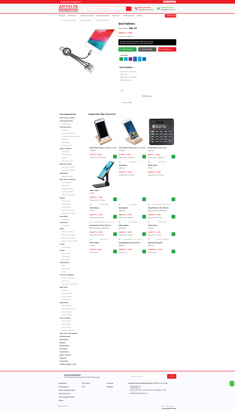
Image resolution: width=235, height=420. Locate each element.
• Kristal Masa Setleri (66, 188)
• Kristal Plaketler (65, 321)
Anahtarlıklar (64, 222)
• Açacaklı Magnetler (66, 293)
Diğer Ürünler (64, 287)
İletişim (139, 15)
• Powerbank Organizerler (68, 133)
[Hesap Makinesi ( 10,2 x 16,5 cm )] (132, 239)
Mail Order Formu (64, 393)
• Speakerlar (64, 139)
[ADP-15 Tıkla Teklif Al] (173, 251)
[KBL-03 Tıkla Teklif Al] (144, 199)
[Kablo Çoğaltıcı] (132, 222)
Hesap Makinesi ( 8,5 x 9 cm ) (157, 148)
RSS (83, 387)
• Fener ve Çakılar (66, 296)
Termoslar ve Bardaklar (67, 275)
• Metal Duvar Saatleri (67, 231)
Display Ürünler (64, 345)
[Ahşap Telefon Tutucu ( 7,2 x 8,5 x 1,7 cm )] (103, 131)
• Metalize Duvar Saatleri (67, 235)
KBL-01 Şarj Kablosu (102, 20)
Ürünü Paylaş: (124, 55)
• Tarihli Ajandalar (65, 154)
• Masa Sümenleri (65, 182)
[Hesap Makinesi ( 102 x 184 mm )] (161, 205)
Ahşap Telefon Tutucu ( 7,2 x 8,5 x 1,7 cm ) (103, 147)
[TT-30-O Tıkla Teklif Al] (144, 156)
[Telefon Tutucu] (161, 222)
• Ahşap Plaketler (65, 327)
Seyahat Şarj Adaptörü (155, 242)
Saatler (62, 228)
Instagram (109, 387)
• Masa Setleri (64, 185)
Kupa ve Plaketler (65, 318)
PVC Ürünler (63, 349)
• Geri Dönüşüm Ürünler (67, 170)
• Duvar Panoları (65, 247)
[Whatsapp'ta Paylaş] (121, 59)
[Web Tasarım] (169, 406)
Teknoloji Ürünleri (85, 20)
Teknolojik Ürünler (69, 20)
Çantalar (62, 250)
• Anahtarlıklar (64, 225)
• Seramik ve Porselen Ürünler (69, 284)
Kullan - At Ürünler (65, 355)
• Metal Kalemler (65, 204)
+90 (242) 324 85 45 (145, 10)
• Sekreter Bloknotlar (66, 176)
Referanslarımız (129, 15)
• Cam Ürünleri (65, 281)
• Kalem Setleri (65, 201)
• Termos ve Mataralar (67, 278)
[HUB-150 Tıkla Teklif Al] (144, 234)
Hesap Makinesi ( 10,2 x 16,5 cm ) (129, 242)
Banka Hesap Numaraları (67, 390)
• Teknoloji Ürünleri (66, 145)
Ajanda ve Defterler (66, 148)
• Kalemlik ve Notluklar (67, 191)
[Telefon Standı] (103, 174)
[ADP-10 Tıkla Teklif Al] (144, 217)
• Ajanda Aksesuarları (66, 161)
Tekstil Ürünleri (64, 262)
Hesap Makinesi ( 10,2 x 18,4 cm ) (100, 225)
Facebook (109, 383)
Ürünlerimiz (72, 15)
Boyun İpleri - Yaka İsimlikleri (69, 333)
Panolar (62, 244)
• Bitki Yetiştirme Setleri (67, 167)
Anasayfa (62, 15)
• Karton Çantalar (65, 305)
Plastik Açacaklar (65, 336)
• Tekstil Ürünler (65, 268)
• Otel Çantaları (65, 259)
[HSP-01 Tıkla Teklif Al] (144, 251)
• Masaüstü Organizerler (67, 195)
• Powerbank (64, 130)
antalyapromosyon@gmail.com (70, 2)
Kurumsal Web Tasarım (169, 408)
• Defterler (63, 158)
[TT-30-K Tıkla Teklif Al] (115, 156)
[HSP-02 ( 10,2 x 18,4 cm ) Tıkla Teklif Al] (115, 234)
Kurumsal (115, 15)
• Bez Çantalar (64, 256)
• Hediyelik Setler (65, 124)
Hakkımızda (62, 383)
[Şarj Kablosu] (132, 162)
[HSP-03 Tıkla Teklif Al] (173, 156)
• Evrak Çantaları (65, 253)
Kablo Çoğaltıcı (124, 225)
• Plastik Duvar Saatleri (67, 238)
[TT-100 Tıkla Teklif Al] (115, 251)
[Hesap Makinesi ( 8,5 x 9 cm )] (161, 132)
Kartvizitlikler (64, 216)
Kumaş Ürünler (64, 352)
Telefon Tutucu (152, 225)
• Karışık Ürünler (65, 299)
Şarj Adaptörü (123, 208)
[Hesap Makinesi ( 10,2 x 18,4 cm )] (103, 222)
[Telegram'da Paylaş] (126, 59)
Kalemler (62, 198)
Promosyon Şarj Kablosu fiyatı (128, 41)
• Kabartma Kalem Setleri (68, 213)
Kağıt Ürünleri (64, 302)
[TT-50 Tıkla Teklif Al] (173, 199)
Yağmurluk (63, 358)
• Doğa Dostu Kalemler (67, 210)
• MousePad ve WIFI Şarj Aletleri (70, 136)
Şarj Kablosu (123, 165)
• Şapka (63, 265)
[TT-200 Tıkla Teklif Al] (173, 234)
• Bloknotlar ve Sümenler (67, 308)
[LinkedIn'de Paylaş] (144, 59)
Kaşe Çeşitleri (64, 361)
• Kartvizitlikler (64, 219)
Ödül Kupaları (64, 339)
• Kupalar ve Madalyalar (67, 330)
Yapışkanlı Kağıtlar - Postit (68, 364)
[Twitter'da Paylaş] (139, 59)
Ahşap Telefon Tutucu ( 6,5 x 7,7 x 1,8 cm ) (132, 147)
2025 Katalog (171, 15)
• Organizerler (64, 151)
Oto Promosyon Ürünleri (67, 118)
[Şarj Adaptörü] (132, 205)
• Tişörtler (63, 272)
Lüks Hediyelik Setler (66, 121)
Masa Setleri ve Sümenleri (68, 179)
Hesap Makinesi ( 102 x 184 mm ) (158, 208)
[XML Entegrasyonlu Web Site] (88, 406)
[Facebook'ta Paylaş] (135, 59)
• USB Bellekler (65, 142)
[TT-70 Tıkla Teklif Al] (115, 217)
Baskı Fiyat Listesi (103, 15)
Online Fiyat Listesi (87, 15)
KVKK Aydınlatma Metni (66, 397)
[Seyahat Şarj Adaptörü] (161, 239)
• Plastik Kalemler (65, 207)
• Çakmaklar (64, 290)
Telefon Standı (94, 190)
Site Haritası (86, 383)
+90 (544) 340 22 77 (168, 10)
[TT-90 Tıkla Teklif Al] (115, 199)
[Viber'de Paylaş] (130, 59)
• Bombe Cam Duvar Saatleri (69, 241)
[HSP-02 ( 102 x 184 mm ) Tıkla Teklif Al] (173, 217)
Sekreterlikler (64, 173)
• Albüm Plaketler (65, 324)
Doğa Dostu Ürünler (66, 164)
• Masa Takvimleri (65, 312)
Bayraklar (63, 342)
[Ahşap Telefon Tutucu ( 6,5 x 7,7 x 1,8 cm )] (132, 131)
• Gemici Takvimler (66, 315)
